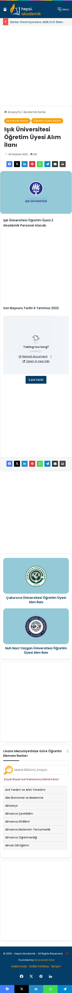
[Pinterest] (32, 164)
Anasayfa (14, 112)
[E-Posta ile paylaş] (55, 164)
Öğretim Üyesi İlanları (47, 121)
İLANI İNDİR (36, 380)
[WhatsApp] (40, 164)
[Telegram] (47, 164)
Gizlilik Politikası (39, 966)
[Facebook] (9, 164)
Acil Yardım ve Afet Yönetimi (25, 790)
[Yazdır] (63, 164)
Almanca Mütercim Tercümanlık (27, 829)
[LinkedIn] (25, 164)
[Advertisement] (36, 64)
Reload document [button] (35, 356)
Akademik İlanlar (34, 112)
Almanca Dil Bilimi (17, 822)
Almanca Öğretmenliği (21, 837)
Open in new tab (37, 361)
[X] (17, 164)
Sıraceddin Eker (44, 960)
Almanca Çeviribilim (19, 814)
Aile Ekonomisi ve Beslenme (24, 798)
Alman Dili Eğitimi (17, 845)
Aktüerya (11, 806)
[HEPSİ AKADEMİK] (25, 9)
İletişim (56, 966)
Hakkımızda (19, 966)
